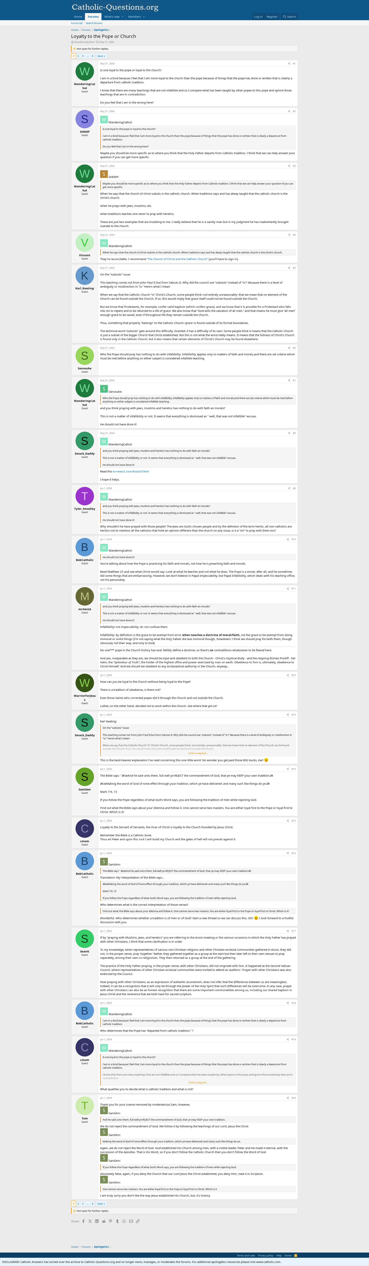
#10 (294, 539)
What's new (112, 16)
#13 (294, 714)
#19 (294, 1039)
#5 (294, 268)
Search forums (94, 23)
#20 (294, 1098)
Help (279, 1255)
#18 (294, 1003)
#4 (294, 234)
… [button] (88, 56)
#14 (294, 769)
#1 (294, 63)
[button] (122, 16)
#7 (294, 380)
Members (134, 16)
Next (100, 56)
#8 (294, 433)
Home (78, 16)
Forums (93, 16)
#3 (294, 166)
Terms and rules (246, 1255)
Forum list (77, 23)
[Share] (289, 64)
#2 (294, 111)
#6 (294, 348)
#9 (294, 488)
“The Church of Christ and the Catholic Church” (177, 259)
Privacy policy (265, 1255)
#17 (294, 931)
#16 (294, 853)
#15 (294, 820)
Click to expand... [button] (198, 753)
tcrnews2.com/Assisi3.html (131, 471)
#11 (294, 588)
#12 (294, 675)
